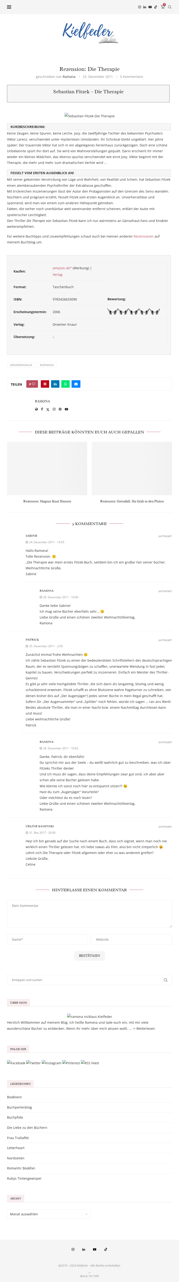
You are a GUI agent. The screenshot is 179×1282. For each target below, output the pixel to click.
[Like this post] (33, 384)
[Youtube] (150, 7)
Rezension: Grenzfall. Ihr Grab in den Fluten (132, 501)
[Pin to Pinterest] (45, 384)
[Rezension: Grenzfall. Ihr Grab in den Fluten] (132, 468)
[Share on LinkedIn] (55, 384)
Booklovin (14, 1097)
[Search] (169, 7)
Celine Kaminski (40, 826)
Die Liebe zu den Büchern (27, 1127)
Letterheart (15, 1148)
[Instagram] (139, 7)
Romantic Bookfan (21, 1168)
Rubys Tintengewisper (24, 1178)
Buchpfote (15, 1117)
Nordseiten (15, 1158)
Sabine (31, 536)
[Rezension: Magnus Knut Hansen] (47, 468)
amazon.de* (62, 268)
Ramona (69, 76)
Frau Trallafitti (18, 1138)
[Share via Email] (76, 384)
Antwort (165, 536)
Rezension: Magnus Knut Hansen (47, 501)
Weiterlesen (145, 1028)
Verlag (57, 274)
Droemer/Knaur (21, 365)
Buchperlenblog (19, 1107)
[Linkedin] (144, 7)
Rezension (47, 365)
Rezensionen (144, 236)
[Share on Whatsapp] (65, 384)
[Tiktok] (155, 7)
